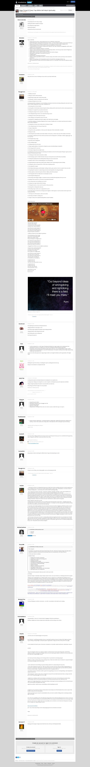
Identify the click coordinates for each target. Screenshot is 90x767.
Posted (31, 19)
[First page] (16, 16)
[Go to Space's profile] (21, 365)
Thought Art (21, 92)
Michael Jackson (21, 527)
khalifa (22, 633)
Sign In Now (59, 750)
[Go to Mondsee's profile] (21, 42)
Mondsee (21, 38)
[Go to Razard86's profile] (21, 549)
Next (32, 16)
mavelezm (21, 74)
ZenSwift (21, 434)
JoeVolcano (40, 529)
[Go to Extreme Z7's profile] (21, 726)
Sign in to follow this (64, 10)
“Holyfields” (34, 316)
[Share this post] (72, 19)
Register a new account (30, 750)
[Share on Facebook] (16, 757)
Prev (19, 16)
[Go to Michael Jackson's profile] (21, 532)
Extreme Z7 (22, 722)
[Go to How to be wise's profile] (21, 24)
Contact (53, 763)
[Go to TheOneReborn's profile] (21, 621)
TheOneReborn (22, 616)
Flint (21, 343)
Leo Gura (39, 546)
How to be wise (22, 20)
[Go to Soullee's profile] (21, 490)
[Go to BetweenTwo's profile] (21, 604)
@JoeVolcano (30, 535)
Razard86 (21, 544)
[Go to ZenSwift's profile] (21, 438)
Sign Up (73, 1)
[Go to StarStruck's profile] (21, 328)
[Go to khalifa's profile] (21, 638)
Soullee (22, 485)
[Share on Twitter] (18, 757)
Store (41, 5)
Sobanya (21, 399)
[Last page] (34, 16)
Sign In (68, 1)
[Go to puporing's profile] (21, 383)
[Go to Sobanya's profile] (21, 404)
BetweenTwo (21, 599)
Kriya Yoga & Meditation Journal (33, 443)
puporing (21, 378)
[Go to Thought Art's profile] (21, 96)
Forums (17, 5)
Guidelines (24, 5)
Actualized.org (37, 763)
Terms (42, 763)
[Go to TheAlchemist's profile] (21, 421)
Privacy (45, 763)
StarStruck (22, 324)
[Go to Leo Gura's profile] (17, 11)
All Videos (30, 5)
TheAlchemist (21, 416)
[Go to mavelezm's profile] (21, 79)
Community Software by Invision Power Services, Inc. (45, 765)
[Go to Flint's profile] (21, 348)
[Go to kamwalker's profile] (21, 456)
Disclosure (49, 763)
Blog (36, 5)
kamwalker (22, 451)
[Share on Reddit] (20, 757)
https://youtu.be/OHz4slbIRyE (32, 705)
